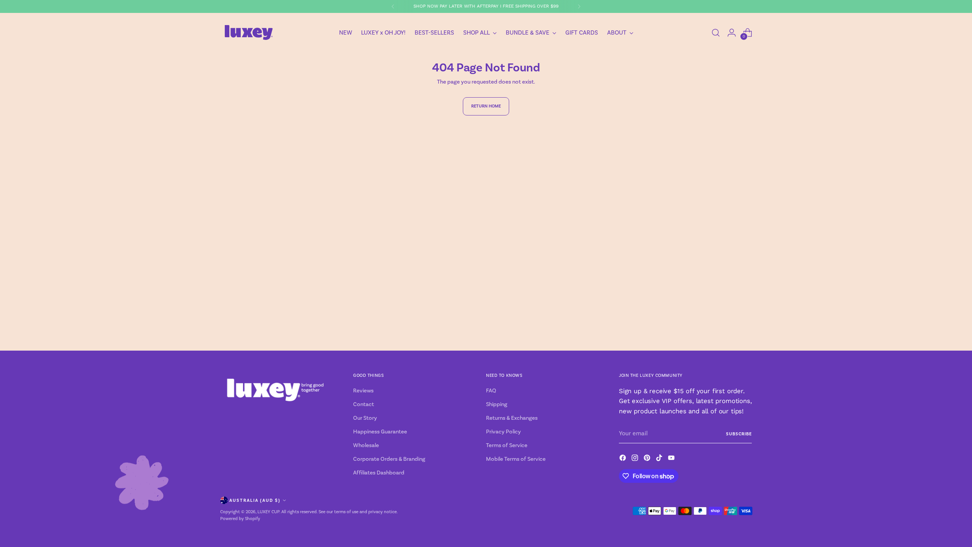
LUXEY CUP (268, 512)
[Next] (579, 6)
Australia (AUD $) (255, 500)
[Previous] (393, 6)
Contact (363, 404)
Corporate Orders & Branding (389, 459)
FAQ (491, 390)
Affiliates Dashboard (378, 472)
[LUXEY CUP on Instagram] (635, 459)
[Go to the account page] (731, 32)
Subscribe (739, 433)
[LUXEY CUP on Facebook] (623, 459)
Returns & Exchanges (512, 418)
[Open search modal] (715, 32)
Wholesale (366, 445)
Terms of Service (506, 445)
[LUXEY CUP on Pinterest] (647, 459)
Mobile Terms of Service (516, 459)
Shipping (496, 404)
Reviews (363, 390)
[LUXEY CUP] (248, 32)
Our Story (365, 418)
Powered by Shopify (240, 519)
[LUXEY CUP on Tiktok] (659, 459)
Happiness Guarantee (380, 431)
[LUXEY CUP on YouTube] (672, 459)
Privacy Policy (503, 431)
